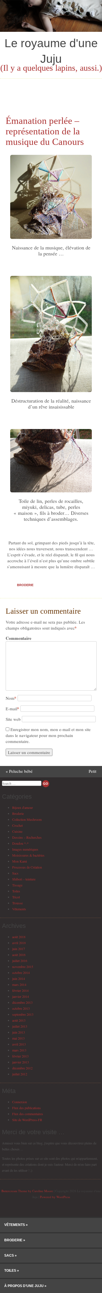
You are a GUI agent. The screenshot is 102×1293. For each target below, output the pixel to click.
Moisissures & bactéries (28, 855)
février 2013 (20, 1056)
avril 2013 (19, 1044)
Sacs (15, 873)
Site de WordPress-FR (27, 1119)
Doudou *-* (20, 843)
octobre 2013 (21, 1008)
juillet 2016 (19, 960)
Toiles (16, 891)
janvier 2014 (20, 996)
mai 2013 (18, 1038)
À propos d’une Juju (24, 1286)
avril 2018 (19, 942)
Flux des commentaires (27, 1113)
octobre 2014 (21, 972)
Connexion (19, 1102)
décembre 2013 (22, 1002)
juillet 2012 (19, 1074)
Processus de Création (27, 867)
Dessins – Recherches (27, 837)
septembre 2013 (22, 1014)
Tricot (16, 897)
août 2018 (19, 936)
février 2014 (20, 990)
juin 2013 (18, 1032)
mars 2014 (19, 984)
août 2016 (19, 954)
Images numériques (25, 849)
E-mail (12, 708)
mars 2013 (19, 1050)
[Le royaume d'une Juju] (51, 30)
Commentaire (18, 638)
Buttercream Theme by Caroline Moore (27, 1191)
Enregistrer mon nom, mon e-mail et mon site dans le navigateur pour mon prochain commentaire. (48, 735)
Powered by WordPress (55, 1197)
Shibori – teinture (23, 879)
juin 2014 (18, 978)
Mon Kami (19, 861)
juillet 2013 (19, 1026)
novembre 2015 (22, 966)
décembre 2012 (22, 1068)
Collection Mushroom (27, 819)
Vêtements (19, 909)
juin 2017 (18, 948)
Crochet (17, 825)
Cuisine (17, 831)
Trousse (17, 903)
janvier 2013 (20, 1062)
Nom (11, 698)
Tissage (17, 885)
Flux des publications (26, 1107)
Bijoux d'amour (22, 807)
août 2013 (19, 1020)
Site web (13, 719)
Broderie (25, 585)
